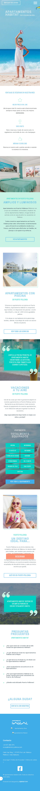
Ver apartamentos (20, 239)
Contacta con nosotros (20, 706)
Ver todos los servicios (20, 331)
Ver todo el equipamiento (20, 481)
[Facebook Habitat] (20, 768)
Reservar (20, 556)
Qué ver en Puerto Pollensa (20, 575)
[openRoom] (23, 781)
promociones (20, 113)
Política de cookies (31, 760)
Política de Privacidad (17, 760)
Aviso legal (6, 760)
